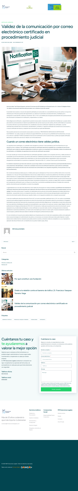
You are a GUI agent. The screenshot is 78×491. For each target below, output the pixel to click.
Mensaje (43, 369)
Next (73, 241)
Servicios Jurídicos (35, 410)
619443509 (4, 379)
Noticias (3, 264)
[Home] (6, 7)
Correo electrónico (45, 356)
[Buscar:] (39, 252)
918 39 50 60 (5, 374)
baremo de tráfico (7, 319)
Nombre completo (45, 350)
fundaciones (34, 319)
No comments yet (18, 42)
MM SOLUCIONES (18, 229)
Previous (6, 241)
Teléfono (43, 362)
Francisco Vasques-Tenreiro (21, 319)
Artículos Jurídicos (7, 22)
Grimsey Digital (16, 467)
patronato (42, 319)
